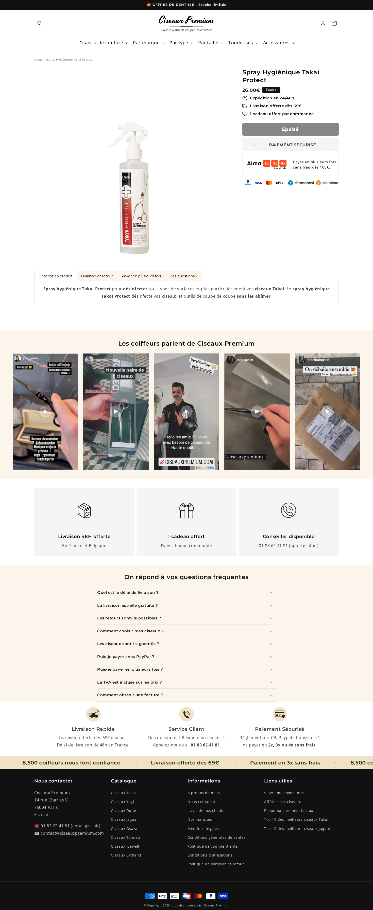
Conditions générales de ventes (217, 837)
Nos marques (200, 819)
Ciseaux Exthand (126, 855)
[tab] (55, 276)
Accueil (39, 59)
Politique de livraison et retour (216, 864)
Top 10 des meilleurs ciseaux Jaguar (297, 828)
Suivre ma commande (284, 792)
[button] (39, 23)
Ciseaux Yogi (122, 801)
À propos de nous (204, 792)
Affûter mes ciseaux (282, 801)
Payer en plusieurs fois (141, 276)
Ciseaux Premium (216, 905)
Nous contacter (201, 801)
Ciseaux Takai (123, 792)
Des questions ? (183, 276)
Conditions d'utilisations (210, 855)
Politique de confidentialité (213, 846)
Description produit (56, 276)
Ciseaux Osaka (124, 828)
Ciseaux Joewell (125, 846)
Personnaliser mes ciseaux (288, 810)
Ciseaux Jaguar (124, 819)
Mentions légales (203, 828)
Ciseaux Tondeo (125, 837)
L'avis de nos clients (206, 810)
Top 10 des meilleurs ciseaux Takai (296, 819)
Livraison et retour (97, 276)
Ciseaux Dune (123, 810)
